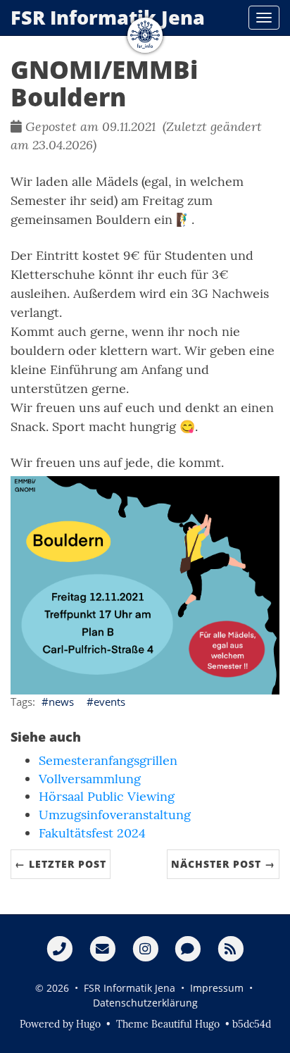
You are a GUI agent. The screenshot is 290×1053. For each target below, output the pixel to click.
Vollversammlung (90, 779)
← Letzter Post (60, 864)
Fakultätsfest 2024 (92, 833)
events (109, 701)
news (61, 701)
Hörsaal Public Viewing (107, 796)
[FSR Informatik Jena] (145, 35)
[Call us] (59, 948)
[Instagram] (145, 948)
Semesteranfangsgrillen (108, 760)
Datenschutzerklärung (145, 1002)
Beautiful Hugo (185, 1024)
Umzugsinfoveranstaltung (115, 814)
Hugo (88, 1024)
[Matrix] (187, 948)
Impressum (217, 988)
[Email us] (102, 948)
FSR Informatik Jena (108, 17)
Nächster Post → (223, 864)
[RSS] (230, 948)
